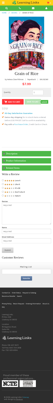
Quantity (7, 92)
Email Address (8, 237)
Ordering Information (33, 304)
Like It (17, 184)
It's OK (17, 188)
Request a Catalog (29, 293)
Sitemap (26, 397)
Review (5, 201)
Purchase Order (21, 124)
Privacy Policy (6, 304)
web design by (13, 399)
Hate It (18, 196)
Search (19, 296)
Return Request (18, 304)
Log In (44, 102)
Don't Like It (20, 192)
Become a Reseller (8, 296)
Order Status (16, 293)
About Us (46, 304)
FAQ (3, 307)
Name (4, 227)
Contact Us (6, 293)
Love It (17, 181)
